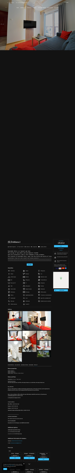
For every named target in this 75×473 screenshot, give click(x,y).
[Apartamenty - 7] (29, 341)
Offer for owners (42, 7)
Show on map (61, 290)
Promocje (29, 7)
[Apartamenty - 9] (44, 336)
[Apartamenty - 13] (44, 346)
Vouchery (56, 7)
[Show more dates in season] (29, 464)
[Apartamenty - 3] (36, 321)
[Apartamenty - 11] (15, 336)
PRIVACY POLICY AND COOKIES (9, 465)
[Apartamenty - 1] (15, 316)
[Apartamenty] (37, 3)
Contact (34, 7)
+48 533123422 (11, 2)
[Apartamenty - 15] (15, 352)
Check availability (61, 248)
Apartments (23, 7)
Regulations (50, 7)
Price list (61, 250)
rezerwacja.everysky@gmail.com (22, 2)
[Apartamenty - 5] (15, 326)
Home (17, 7)
